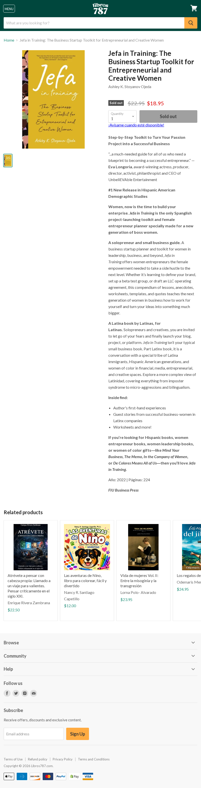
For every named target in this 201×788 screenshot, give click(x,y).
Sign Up (77, 734)
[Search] (190, 23)
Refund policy (37, 759)
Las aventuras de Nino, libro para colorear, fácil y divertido (85, 580)
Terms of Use (13, 759)
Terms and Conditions (94, 759)
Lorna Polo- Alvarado (138, 592)
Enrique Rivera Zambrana (29, 602)
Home (9, 40)
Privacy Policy (63, 759)
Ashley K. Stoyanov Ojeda (129, 86)
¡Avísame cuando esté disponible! (136, 125)
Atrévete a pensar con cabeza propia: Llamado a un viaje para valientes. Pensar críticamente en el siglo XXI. (29, 585)
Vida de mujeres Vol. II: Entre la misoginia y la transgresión (139, 580)
